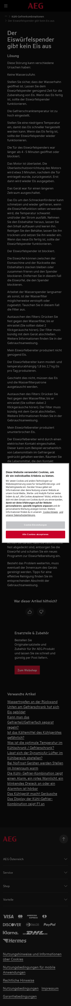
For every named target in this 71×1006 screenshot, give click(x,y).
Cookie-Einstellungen (35, 525)
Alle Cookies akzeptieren (35, 534)
